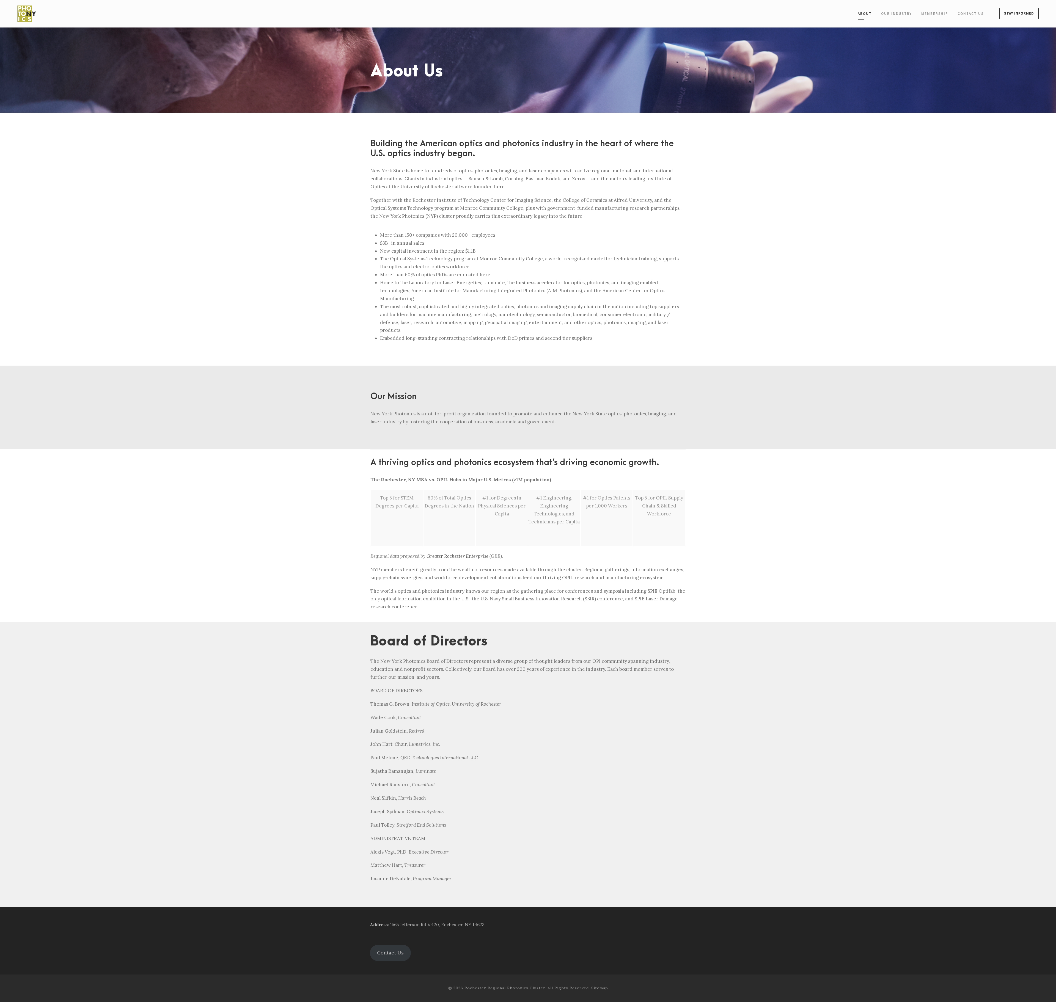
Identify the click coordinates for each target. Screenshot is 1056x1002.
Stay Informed (1019, 13)
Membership (934, 13)
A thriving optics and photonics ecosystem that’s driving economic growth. (514, 462)
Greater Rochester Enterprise (457, 556)
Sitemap (599, 988)
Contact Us (971, 13)
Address (379, 924)
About (865, 13)
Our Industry (896, 13)
